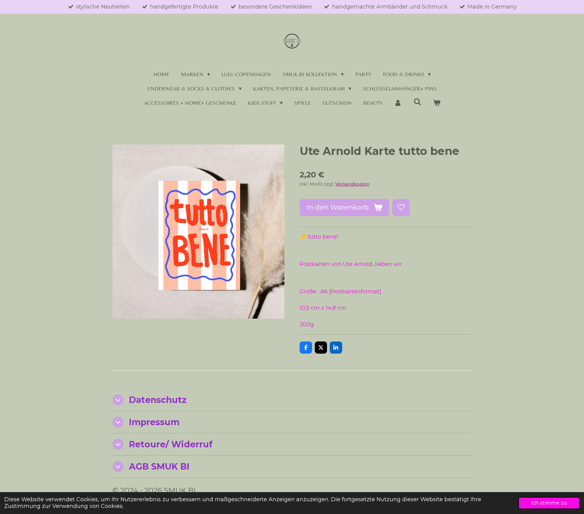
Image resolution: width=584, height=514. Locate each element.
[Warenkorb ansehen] (436, 102)
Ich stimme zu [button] (549, 503)
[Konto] (398, 102)
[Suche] (417, 102)
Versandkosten (352, 184)
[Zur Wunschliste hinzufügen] (400, 207)
